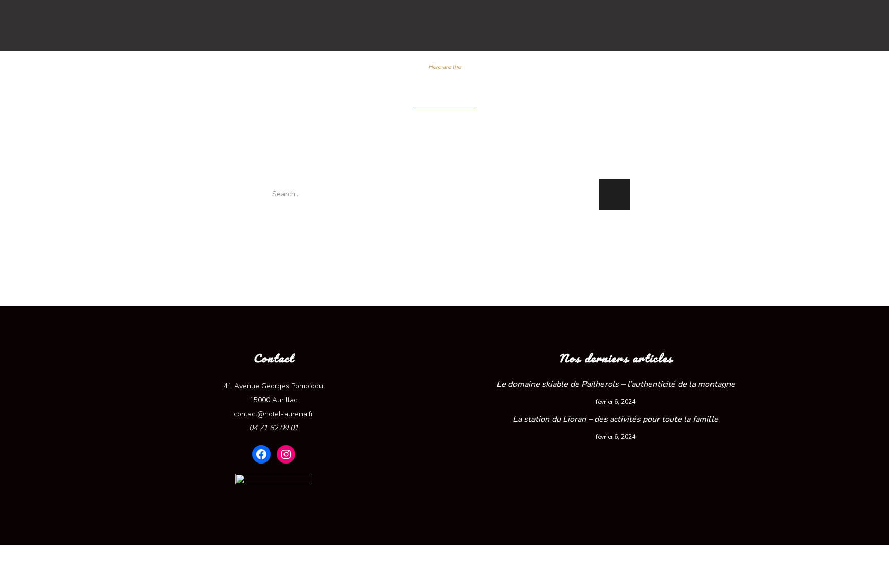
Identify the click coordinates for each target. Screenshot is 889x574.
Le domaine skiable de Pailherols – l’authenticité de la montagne (615, 384)
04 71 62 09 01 (273, 428)
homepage (442, 232)
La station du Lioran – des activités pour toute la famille (615, 419)
